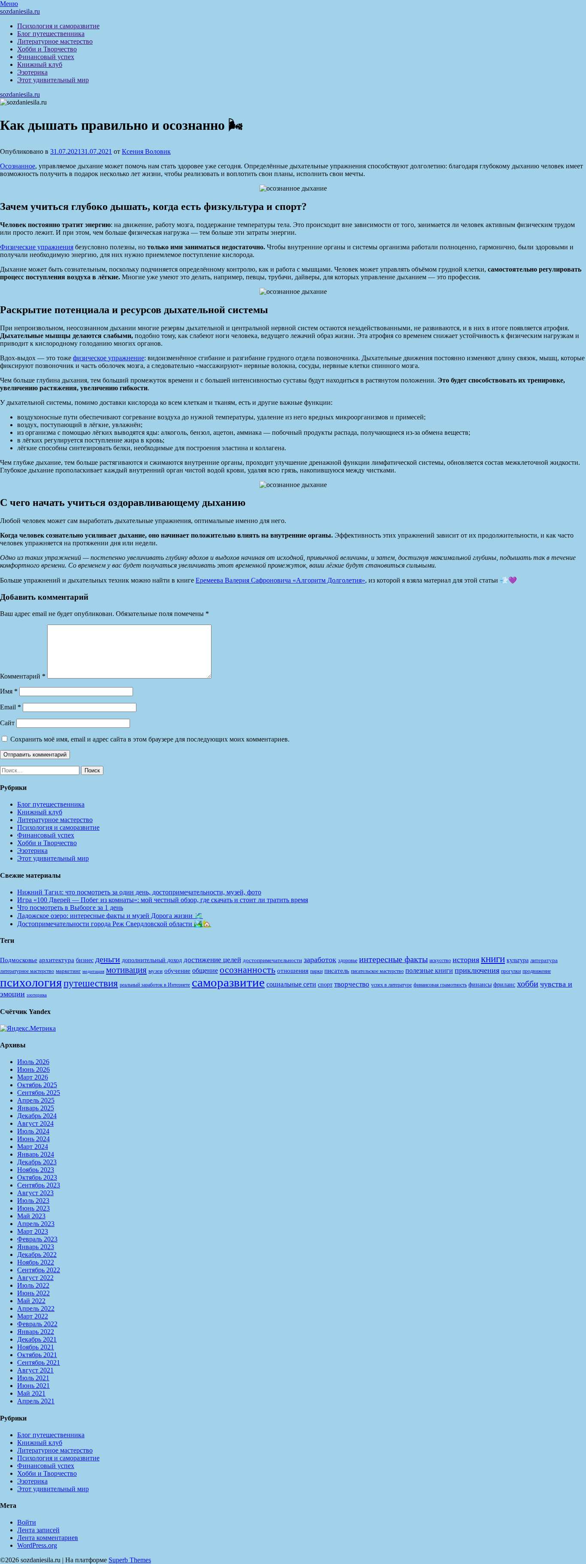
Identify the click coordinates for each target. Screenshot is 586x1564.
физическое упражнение (108, 358)
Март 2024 (32, 1146)
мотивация (126, 970)
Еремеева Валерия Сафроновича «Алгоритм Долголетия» (280, 580)
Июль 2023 (33, 1200)
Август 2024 (35, 1123)
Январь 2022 (35, 1331)
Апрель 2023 (35, 1223)
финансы (480, 984)
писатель (336, 970)
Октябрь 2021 (37, 1354)
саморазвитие (228, 982)
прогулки (511, 971)
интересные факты (393, 959)
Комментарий (22, 676)
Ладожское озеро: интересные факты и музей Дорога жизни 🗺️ (110, 915)
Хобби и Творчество (47, 49)
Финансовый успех (45, 56)
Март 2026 (32, 1077)
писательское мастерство (377, 971)
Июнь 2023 (33, 1208)
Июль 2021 (33, 1378)
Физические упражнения (36, 247)
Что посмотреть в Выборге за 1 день (70, 907)
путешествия (90, 983)
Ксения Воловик (146, 151)
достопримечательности (272, 960)
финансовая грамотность (440, 985)
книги (493, 959)
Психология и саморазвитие (58, 26)
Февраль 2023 (37, 1239)
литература (544, 960)
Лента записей (38, 1530)
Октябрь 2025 (37, 1085)
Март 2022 (32, 1316)
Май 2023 (31, 1216)
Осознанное (17, 166)
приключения (477, 970)
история (466, 959)
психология (31, 982)
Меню (9, 3)
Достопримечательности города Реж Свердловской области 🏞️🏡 (114, 923)
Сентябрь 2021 (38, 1362)
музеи (155, 971)
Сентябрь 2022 (38, 1270)
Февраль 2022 (37, 1324)
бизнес (85, 960)
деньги (107, 959)
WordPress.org (37, 1545)
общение (205, 970)
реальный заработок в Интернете (155, 985)
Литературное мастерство (55, 41)
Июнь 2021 (33, 1385)
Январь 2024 (35, 1154)
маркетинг (68, 971)
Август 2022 (35, 1277)
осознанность (247, 970)
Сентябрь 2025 (38, 1092)
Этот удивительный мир (53, 80)
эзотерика (37, 995)
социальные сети (291, 984)
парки (316, 971)
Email (10, 707)
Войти (26, 1522)
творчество (351, 984)
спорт (325, 984)
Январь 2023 (35, 1246)
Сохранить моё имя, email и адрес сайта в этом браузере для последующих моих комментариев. (150, 739)
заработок (320, 959)
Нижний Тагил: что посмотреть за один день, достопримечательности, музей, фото (139, 892)
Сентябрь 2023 (38, 1185)
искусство (440, 960)
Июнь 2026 (33, 1069)
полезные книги (429, 970)
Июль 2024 (33, 1131)
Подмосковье (18, 960)
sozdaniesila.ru (20, 11)
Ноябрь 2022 (35, 1262)
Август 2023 (35, 1192)
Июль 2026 (33, 1061)
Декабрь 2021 (37, 1339)
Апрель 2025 (35, 1100)
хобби (527, 983)
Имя (9, 691)
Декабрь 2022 (37, 1254)
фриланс (504, 984)
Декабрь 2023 (37, 1162)
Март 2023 (32, 1231)
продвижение (537, 971)
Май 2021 (31, 1393)
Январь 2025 (35, 1108)
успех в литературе (391, 984)
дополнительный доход (152, 960)
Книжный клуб (39, 64)
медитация (93, 971)
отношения (292, 970)
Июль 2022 (33, 1285)
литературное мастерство (27, 971)
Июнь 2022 (33, 1293)
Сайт (7, 723)
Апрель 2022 (35, 1308)
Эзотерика (32, 72)
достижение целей (212, 960)
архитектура (56, 960)
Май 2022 (31, 1300)
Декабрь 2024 (37, 1115)
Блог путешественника (51, 33)
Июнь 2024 (33, 1138)
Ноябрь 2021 (35, 1347)
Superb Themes (130, 1560)
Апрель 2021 (35, 1401)
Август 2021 (35, 1370)
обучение (177, 970)
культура (518, 960)
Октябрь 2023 (37, 1177)
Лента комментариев (47, 1537)
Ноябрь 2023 (35, 1169)
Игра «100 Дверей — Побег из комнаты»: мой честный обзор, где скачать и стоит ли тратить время (162, 899)
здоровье (347, 960)
